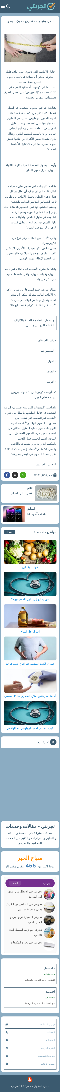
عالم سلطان (49, 968)
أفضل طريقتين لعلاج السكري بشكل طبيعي (30, 696)
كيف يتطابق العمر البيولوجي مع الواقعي (30, 728)
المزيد (15, 883)
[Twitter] (15, 475)
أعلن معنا (50, 991)
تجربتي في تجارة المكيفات (26, 942)
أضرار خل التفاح (30, 631)
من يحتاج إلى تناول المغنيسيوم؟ (30, 599)
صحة (9, 532)
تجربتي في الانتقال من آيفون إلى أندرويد (25, 894)
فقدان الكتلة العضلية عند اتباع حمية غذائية (30, 663)
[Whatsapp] (23, 475)
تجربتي (15, 1086)
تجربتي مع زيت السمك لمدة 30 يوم (25, 932)
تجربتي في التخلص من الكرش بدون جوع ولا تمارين (24, 907)
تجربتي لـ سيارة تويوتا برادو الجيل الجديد (26, 919)
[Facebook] (7, 475)
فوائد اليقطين (30, 567)
